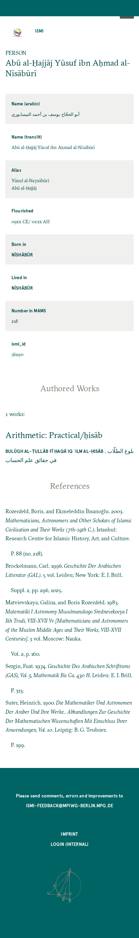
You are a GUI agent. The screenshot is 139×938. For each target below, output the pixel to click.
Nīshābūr (22, 254)
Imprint (69, 834)
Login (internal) (70, 844)
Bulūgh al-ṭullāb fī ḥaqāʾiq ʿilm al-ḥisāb (54, 451)
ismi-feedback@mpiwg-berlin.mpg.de (69, 805)
